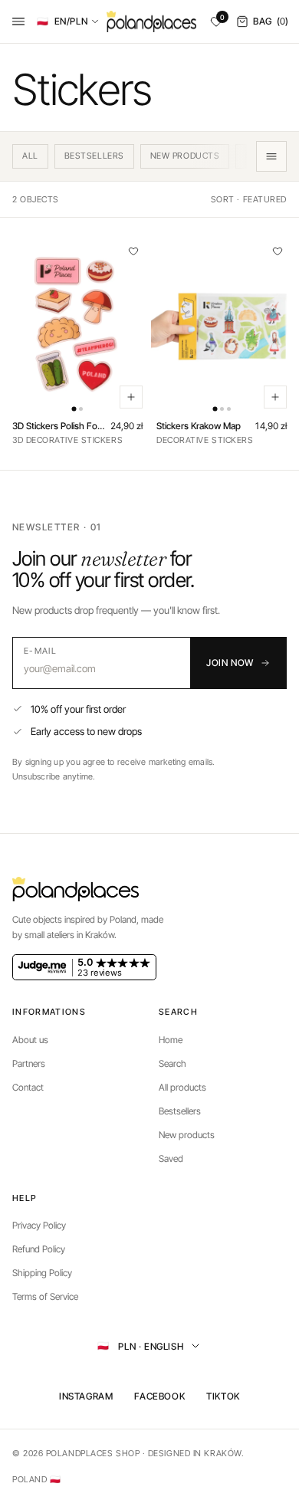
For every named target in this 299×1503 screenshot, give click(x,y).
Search (172, 1063)
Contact (28, 1087)
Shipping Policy (42, 1272)
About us (30, 1039)
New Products (185, 155)
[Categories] (271, 156)
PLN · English (140, 1345)
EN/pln (62, 21)
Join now (230, 662)
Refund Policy (38, 1249)
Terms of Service (45, 1296)
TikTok (223, 1396)
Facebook (159, 1396)
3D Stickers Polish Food (59, 426)
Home (170, 1039)
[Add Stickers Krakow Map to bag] (275, 397)
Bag (270, 21)
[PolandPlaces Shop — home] (151, 21)
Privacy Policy (39, 1225)
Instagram (86, 1396)
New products (187, 1134)
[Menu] (18, 21)
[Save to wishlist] (133, 251)
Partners (28, 1063)
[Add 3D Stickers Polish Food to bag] (131, 397)
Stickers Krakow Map (198, 426)
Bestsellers (94, 155)
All (30, 155)
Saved (171, 1158)
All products (182, 1087)
